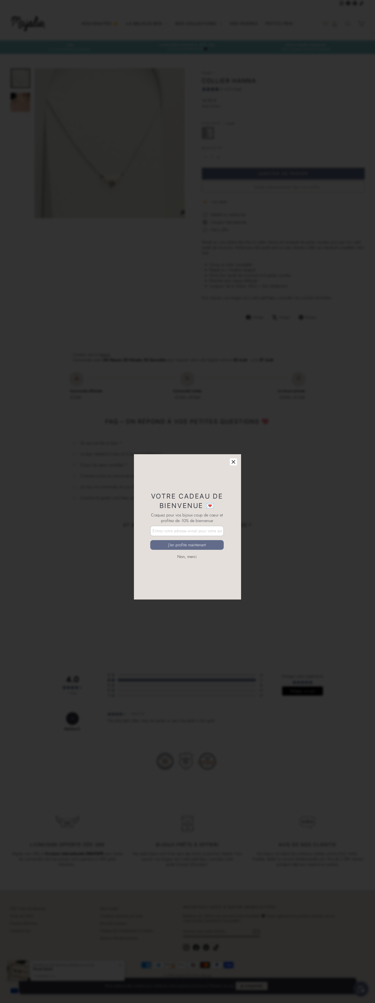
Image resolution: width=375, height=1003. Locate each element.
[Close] (233, 436)
